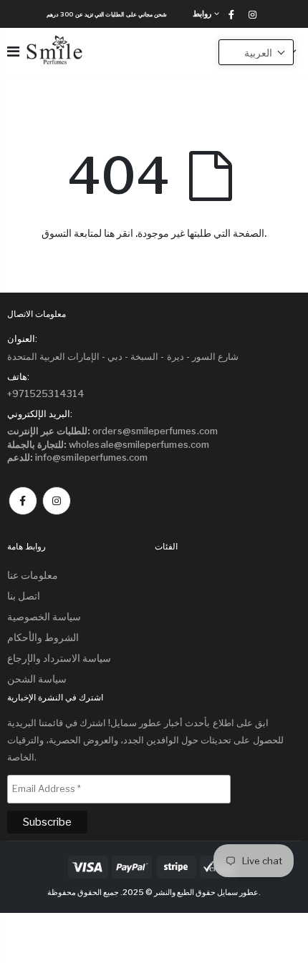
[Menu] (13, 51)
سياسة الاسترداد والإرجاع (59, 658)
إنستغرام (56, 501)
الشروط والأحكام (43, 637)
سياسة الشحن (37, 679)
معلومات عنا (32, 575)
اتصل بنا (23, 596)
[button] (256, 52)
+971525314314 (46, 393)
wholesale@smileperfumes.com (108, 444)
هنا (109, 233)
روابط (202, 14)
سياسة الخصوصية (44, 616)
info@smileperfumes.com (77, 457)
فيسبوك (23, 501)
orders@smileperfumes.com (112, 430)
